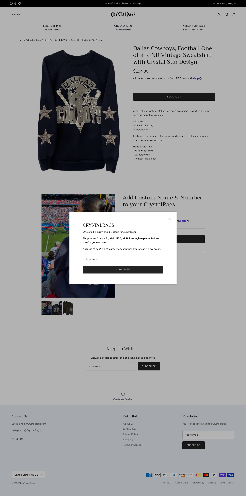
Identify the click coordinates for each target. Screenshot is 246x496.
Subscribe (123, 269)
